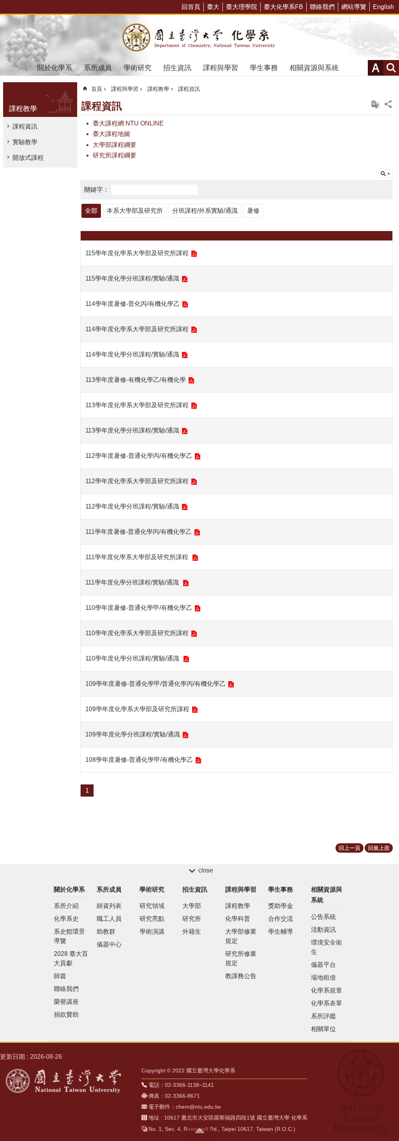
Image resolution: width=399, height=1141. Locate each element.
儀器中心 (109, 944)
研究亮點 (151, 918)
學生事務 (264, 68)
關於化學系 (54, 68)
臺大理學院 (241, 7)
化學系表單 (326, 1003)
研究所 (191, 918)
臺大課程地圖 (111, 134)
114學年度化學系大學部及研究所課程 (137, 329)
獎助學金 (280, 906)
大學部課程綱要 (114, 144)
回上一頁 (349, 848)
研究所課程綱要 (114, 155)
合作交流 (280, 918)
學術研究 (138, 68)
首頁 (96, 89)
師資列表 (109, 906)
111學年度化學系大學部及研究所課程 (137, 557)
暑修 (253, 210)
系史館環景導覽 (69, 936)
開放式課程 (28, 157)
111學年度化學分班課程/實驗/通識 (132, 582)
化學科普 (237, 918)
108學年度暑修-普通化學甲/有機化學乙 (139, 759)
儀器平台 (323, 964)
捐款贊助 (66, 1014)
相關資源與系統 (314, 68)
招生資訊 (177, 68)
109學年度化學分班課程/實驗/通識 (132, 734)
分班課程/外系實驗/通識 (205, 210)
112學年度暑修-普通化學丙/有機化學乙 (138, 455)
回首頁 (191, 7)
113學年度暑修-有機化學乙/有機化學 (135, 379)
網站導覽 (353, 7)
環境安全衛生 (326, 947)
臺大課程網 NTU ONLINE (128, 123)
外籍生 (191, 931)
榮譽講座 (66, 1001)
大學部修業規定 (240, 936)
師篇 (60, 976)
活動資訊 (323, 929)
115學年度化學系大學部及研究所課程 (137, 253)
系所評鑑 (323, 1016)
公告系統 (323, 916)
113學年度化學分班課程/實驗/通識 (132, 430)
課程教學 (158, 89)
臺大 (213, 7)
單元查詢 (385, 174)
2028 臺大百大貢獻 (71, 958)
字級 (375, 68)
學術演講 (151, 931)
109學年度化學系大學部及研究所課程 (137, 709)
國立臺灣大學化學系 (199, 37)
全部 (91, 210)
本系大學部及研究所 (135, 210)
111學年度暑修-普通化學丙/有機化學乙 (138, 531)
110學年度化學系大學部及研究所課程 (137, 633)
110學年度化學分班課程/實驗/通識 (133, 658)
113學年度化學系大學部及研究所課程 (137, 405)
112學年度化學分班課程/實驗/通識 (132, 506)
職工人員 (109, 918)
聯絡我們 (322, 7)
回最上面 (379, 848)
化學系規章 (326, 990)
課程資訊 (24, 126)
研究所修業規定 (240, 958)
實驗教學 (24, 142)
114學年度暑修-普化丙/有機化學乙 (132, 303)
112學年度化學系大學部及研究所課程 (137, 481)
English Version (375, 104)
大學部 (191, 906)
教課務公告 (240, 976)
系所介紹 (66, 906)
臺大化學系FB (283, 7)
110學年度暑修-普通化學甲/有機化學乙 (138, 607)
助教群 (106, 931)
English (383, 7)
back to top (199, 1130)
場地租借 (323, 977)
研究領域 (151, 906)
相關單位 (323, 1029)
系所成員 (98, 68)
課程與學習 (220, 68)
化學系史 (66, 918)
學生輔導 (280, 931)
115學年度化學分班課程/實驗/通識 (132, 278)
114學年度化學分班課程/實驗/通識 (132, 354)
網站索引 (391, 68)
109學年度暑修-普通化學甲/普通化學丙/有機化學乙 (155, 683)
